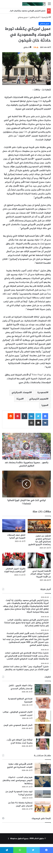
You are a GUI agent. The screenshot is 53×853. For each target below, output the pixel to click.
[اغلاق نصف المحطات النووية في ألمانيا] (13, 525)
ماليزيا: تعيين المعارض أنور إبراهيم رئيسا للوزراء (14, 570)
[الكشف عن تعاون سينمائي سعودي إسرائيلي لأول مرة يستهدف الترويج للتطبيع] (39, 526)
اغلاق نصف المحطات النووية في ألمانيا (16, 536)
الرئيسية (45, 17)
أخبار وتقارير (34, 17)
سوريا (44, 405)
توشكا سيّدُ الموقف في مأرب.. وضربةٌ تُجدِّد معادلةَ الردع (19, 741)
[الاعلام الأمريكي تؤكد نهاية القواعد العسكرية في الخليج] (43, 768)
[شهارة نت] (34, 4)
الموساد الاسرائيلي (21, 393)
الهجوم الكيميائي (38, 399)
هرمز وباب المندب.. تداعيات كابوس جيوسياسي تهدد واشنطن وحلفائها (17, 780)
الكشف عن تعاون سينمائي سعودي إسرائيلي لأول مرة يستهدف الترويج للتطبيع (39, 540)
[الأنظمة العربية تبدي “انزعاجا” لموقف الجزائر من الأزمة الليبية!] (39, 560)
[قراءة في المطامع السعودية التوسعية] (43, 703)
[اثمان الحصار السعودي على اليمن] (43, 730)
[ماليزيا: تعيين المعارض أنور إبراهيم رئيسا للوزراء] (13, 559)
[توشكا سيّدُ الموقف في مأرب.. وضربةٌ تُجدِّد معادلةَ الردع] (43, 744)
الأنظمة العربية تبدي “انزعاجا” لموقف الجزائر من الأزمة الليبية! (40, 573)
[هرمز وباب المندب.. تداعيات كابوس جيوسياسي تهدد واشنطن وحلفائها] (43, 781)
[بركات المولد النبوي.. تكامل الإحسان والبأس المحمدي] (43, 689)
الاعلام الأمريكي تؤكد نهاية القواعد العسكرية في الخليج (19, 765)
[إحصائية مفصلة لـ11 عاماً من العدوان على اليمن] (43, 807)
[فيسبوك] (45, 416)
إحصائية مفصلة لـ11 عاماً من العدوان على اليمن (20, 804)
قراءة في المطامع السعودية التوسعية (20, 700)
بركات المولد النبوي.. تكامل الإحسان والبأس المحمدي (20, 687)
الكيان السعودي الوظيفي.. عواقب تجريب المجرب (17, 713)
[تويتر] (38, 416)
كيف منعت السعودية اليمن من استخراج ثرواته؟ (18, 793)
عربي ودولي (23, 17)
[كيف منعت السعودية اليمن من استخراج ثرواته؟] (43, 794)
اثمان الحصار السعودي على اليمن (18, 725)
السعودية (42, 393)
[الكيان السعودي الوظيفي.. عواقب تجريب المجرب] (43, 716)
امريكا (19, 399)
